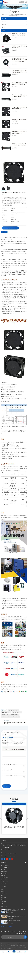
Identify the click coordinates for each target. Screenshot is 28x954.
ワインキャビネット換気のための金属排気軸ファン (19, 108)
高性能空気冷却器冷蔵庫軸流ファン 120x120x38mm (19, 132)
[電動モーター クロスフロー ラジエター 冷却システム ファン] (6, 148)
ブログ (2, 903)
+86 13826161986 (8, 850)
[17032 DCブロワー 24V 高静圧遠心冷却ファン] (6, 50)
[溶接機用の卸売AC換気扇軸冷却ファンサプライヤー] (6, 124)
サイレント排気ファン (5, 879)
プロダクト (3, 891)
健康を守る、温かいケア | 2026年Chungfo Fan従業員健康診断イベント (16, 910)
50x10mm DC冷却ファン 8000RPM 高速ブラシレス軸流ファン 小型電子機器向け (19, 60)
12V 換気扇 (3, 869)
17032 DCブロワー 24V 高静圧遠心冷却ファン (19, 46)
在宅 (3, 14)
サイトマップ (4, 947)
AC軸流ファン (14, 14)
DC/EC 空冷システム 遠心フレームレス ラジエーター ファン (19, 34)
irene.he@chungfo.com (11, 853)
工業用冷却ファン (15, 716)
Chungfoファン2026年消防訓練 (14, 920)
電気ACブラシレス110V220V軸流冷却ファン (14, 749)
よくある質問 (3, 897)
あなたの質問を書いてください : (11, 775)
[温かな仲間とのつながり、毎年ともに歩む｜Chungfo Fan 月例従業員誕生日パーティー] (4, 916)
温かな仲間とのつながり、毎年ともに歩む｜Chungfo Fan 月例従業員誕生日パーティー (16, 915)
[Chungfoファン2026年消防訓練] (4, 922)
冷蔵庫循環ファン (4, 871)
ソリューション (4, 893)
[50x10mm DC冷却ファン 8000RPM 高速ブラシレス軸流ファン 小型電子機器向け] (6, 62)
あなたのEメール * (8, 769)
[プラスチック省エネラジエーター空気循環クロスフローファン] (6, 75)
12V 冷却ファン (4, 873)
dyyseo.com (22, 945)
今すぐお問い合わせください (9, 228)
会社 (2, 895)
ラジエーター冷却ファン (5, 877)
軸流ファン (3, 875)
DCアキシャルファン (5, 881)
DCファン (4, 21)
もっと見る (14, 38)
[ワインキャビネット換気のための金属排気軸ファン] (6, 111)
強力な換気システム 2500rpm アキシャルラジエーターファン (14, 804)
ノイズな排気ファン (17, 712)
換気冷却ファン (5, 714)
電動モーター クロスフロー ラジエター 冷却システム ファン (19, 144)
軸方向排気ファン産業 (13, 710)
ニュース (2, 899)
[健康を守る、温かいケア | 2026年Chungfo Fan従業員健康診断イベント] (4, 911)
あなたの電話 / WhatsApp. (10, 764)
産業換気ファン (4, 883)
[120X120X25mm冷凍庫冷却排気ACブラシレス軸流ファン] (6, 87)
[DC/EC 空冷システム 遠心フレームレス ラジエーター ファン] (6, 38)
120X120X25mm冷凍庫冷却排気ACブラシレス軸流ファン (19, 83)
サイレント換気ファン (5, 865)
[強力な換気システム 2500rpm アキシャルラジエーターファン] (14, 815)
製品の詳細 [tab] (4, 232)
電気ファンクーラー (6, 712)
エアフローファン (6, 716)
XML (8, 947)
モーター (4, 27)
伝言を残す (14, 951)
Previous (1, 818)
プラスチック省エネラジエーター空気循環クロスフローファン (19, 71)
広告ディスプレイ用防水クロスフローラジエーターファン (19, 95)
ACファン (8, 14)
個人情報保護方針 (14, 947)
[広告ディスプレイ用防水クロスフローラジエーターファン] (6, 99)
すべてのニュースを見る (6, 926)
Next (27, 818)
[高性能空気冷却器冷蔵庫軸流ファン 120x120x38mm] (6, 136)
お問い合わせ (3, 901)
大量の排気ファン (14, 714)
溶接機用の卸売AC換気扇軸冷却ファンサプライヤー (19, 120)
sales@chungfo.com (11, 856)
